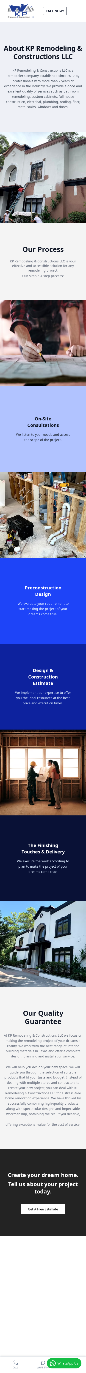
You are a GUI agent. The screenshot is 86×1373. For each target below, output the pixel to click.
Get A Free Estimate (43, 1209)
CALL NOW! (55, 11)
